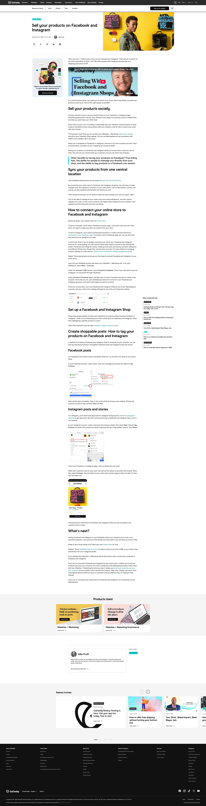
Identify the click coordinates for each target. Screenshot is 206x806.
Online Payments (192, 778)
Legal (7, 763)
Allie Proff (61, 37)
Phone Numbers (192, 781)
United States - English (28, 791)
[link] (40, 44)
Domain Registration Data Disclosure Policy (50, 769)
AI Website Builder (192, 757)
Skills (49, 8)
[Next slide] (148, 692)
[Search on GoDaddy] (172, 8)
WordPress (190, 763)
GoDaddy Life (147, 323)
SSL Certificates (80, 2)
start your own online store (111, 180)
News (66, 8)
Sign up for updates (159, 8)
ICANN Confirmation (87, 754)
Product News (98, 703)
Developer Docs (86, 751)
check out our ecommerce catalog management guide (112, 251)
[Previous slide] (142, 692)
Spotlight (74, 8)
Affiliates (120, 760)
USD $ (41, 791)
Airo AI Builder (92, 2)
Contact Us (42, 763)
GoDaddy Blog (43, 760)
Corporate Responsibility (11, 757)
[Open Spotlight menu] (78, 8)
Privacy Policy (191, 799)
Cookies (198, 799)
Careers (8, 754)
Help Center (43, 751)
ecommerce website (125, 134)
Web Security (191, 769)
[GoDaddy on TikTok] (189, 792)
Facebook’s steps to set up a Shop (106, 325)
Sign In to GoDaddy (161, 751)
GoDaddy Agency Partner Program (126, 751)
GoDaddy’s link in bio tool (89, 549)
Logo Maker (191, 772)
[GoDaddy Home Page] (12, 791)
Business (146, 312)
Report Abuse (43, 766)
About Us (8, 751)
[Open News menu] (69, 8)
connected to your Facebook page (80, 235)
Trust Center (9, 769)
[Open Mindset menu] (61, 8)
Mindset (58, 8)
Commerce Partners (122, 757)
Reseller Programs (122, 754)
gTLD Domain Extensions (194, 754)
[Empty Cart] (196, 2)
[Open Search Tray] (175, 2)
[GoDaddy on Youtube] (198, 792)
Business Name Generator (89, 760)
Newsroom (8, 766)
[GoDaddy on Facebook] (179, 792)
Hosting (190, 766)
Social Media (37, 19)
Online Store (101, 221)
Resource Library (37, 8)
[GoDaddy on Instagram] (184, 792)
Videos (41, 754)
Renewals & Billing (161, 754)
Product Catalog (86, 775)
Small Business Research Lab (47, 757)
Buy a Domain (191, 751)
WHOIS (84, 769)
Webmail (85, 766)
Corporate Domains (87, 757)
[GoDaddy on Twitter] (193, 792)
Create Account (160, 757)
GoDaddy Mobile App (88, 763)
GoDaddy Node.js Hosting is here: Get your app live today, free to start (107, 713)
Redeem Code (86, 772)
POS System (191, 775)
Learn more (97, 721)
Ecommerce (133, 653)
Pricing (101, 2)
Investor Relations (10, 760)
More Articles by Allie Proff (78, 669)
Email (42, 2)
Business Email (191, 760)
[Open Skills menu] (52, 8)
